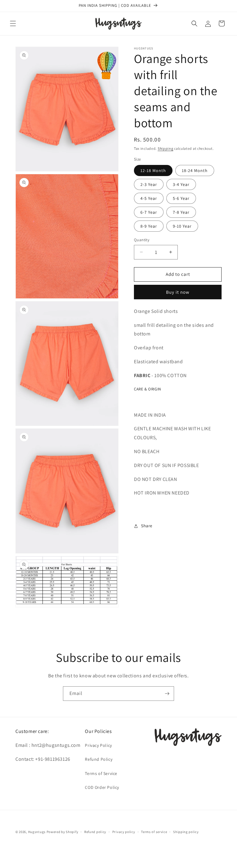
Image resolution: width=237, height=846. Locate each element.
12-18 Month (153, 170)
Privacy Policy (98, 745)
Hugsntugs (37, 832)
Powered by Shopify (62, 832)
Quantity (141, 239)
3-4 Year (181, 184)
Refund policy (95, 832)
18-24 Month (195, 170)
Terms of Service (101, 773)
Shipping (165, 148)
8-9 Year (148, 226)
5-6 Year (181, 198)
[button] (13, 23)
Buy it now (177, 292)
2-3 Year (148, 184)
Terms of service (154, 832)
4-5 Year (148, 198)
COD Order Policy (102, 787)
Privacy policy (123, 832)
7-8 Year (181, 212)
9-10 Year (182, 226)
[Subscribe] (167, 693)
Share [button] (146, 525)
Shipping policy (186, 832)
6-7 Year (148, 212)
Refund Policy (98, 759)
